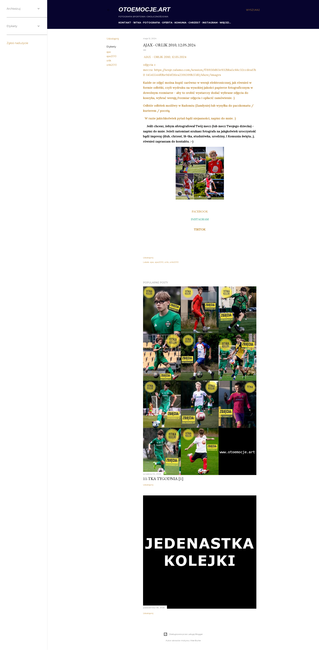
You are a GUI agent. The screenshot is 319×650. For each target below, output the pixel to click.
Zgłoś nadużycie (17, 43)
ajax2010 (111, 56)
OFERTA (167, 22)
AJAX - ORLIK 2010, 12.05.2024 (164, 57)
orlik (108, 60)
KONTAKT (124, 22)
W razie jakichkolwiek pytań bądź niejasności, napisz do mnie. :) (189, 118)
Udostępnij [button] (112, 38)
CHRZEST (194, 22)
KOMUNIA (180, 22)
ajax (108, 51)
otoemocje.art (144, 9)
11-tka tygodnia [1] (163, 478)
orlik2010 (111, 64)
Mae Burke (195, 640)
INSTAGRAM (210, 22)
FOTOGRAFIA (151, 22)
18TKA (137, 22)
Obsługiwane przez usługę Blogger (186, 634)
